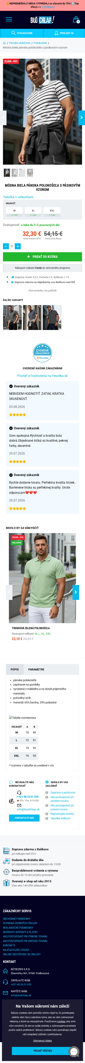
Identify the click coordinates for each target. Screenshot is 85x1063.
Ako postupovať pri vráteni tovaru (25, 941)
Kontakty (9, 945)
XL (33, 212)
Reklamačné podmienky (18, 927)
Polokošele (40, 43)
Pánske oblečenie (19, 43)
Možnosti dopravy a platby (20, 932)
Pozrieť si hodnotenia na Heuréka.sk (42, 376)
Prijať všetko (43, 1050)
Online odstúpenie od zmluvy (22, 954)
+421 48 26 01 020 (21, 984)
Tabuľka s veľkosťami (18, 197)
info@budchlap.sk (28, 809)
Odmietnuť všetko (42, 1040)
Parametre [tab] (36, 669)
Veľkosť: (11, 203)
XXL (52, 212)
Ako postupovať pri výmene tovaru (62, 799)
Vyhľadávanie (24, 33)
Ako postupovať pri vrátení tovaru (62, 807)
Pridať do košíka (45, 257)
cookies (61, 1021)
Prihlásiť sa (66, 33)
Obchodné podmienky (16, 918)
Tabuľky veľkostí (60, 818)
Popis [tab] (15, 669)
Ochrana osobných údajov (20, 923)
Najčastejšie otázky (62, 813)
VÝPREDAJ (48, 6)
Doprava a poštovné (62, 792)
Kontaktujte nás (24, 818)
